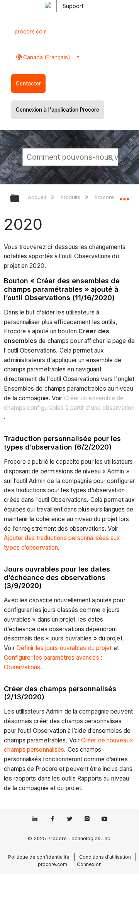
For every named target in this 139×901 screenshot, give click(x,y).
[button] (111, 156)
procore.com (31, 31)
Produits (71, 197)
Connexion (89, 864)
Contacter (28, 83)
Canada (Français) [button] (46, 57)
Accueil (37, 197)
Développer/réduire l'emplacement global (124, 196)
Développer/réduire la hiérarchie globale (19, 198)
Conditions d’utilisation (105, 857)
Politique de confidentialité (39, 857)
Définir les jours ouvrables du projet (64, 648)
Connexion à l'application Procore (57, 110)
